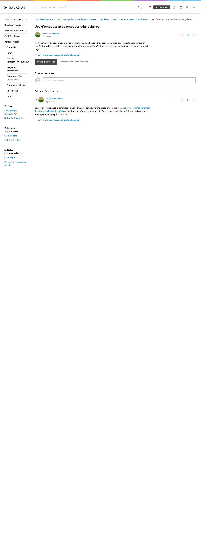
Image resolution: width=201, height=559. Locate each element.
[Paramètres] (149, 7)
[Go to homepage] (14, 7)
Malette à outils (12, 140)
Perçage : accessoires (12, 69)
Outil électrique (12, 36)
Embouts (11, 47)
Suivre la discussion (46, 61)
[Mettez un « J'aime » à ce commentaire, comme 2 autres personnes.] (181, 35)
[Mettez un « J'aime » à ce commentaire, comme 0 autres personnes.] (181, 100)
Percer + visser (11, 41)
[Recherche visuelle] (138, 7)
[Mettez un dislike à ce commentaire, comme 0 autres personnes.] (194, 35)
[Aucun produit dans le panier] (194, 7)
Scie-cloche (12, 90)
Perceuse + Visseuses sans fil (14, 78)
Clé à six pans (10, 135)
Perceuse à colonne (16, 85)
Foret (9, 53)
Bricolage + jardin (12, 25)
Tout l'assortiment (13, 19)
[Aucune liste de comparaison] (181, 7)
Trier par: (39, 91)
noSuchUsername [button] (51, 33)
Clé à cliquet (10, 157)
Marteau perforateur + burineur (17, 60)
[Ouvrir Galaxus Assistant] (174, 7)
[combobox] (51, 91)
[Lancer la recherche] (37, 7)
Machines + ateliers (13, 30)
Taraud (10, 96)
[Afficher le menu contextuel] (176, 35)
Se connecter (161, 7)
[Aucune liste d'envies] (187, 7)
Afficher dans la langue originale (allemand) (59, 55)
